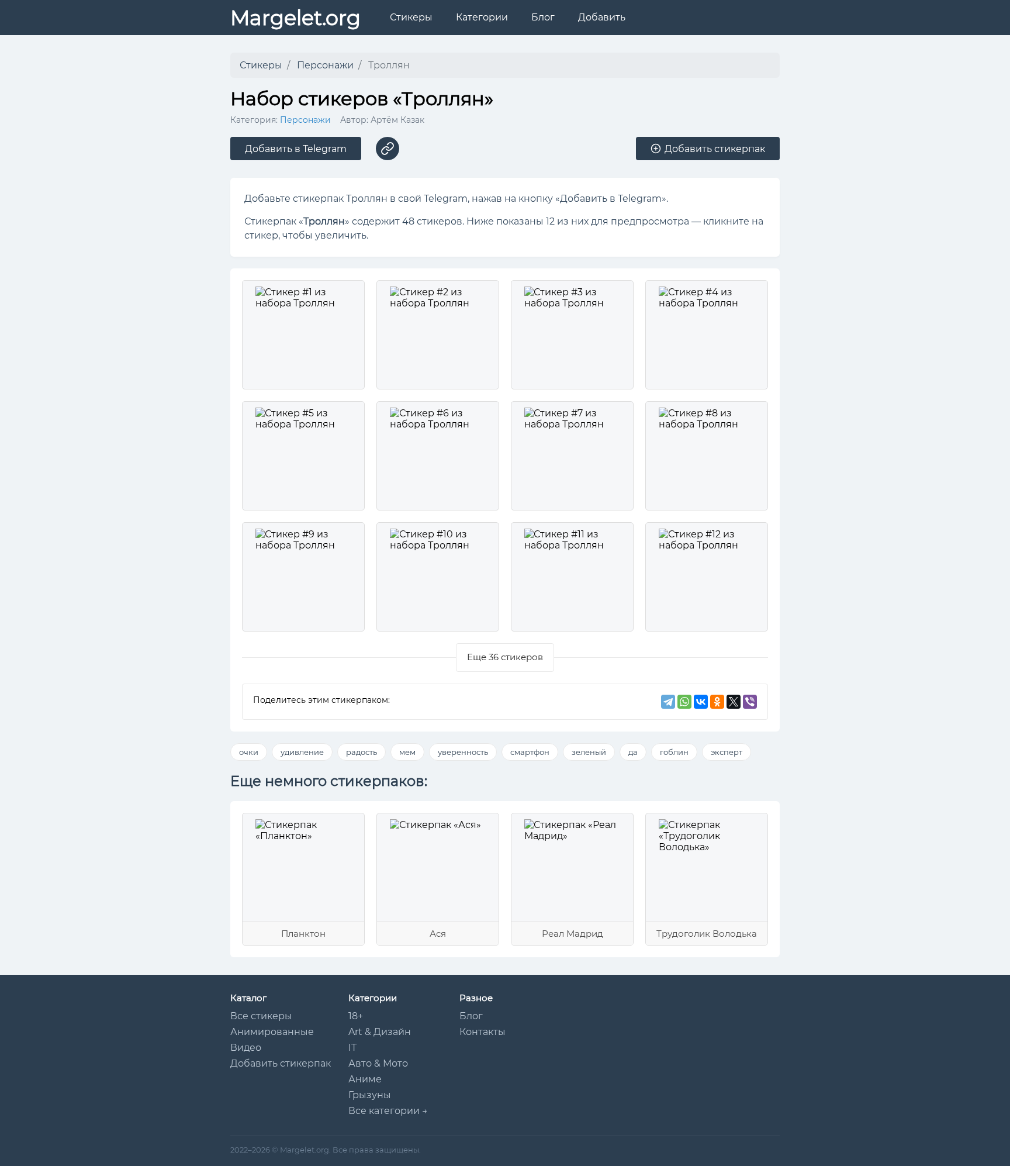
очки (248, 752)
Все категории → (388, 1110)
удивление (302, 752)
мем (407, 752)
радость (361, 752)
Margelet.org (295, 17)
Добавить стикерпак (280, 1063)
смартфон (529, 752)
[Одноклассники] (717, 702)
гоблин (674, 752)
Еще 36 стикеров (505, 657)
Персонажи (305, 120)
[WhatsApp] (684, 702)
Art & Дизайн (379, 1031)
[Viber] (750, 702)
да (633, 752)
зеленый (589, 752)
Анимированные (272, 1031)
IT (352, 1047)
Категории (482, 17)
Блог (543, 17)
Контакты (482, 1031)
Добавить (601, 17)
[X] (734, 702)
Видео (245, 1047)
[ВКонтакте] (701, 702)
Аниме (365, 1079)
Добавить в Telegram (296, 148)
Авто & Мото (378, 1063)
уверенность (463, 752)
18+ (355, 1016)
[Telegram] (668, 702)
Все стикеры (261, 1016)
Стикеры (411, 17)
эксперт (726, 752)
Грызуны (369, 1095)
